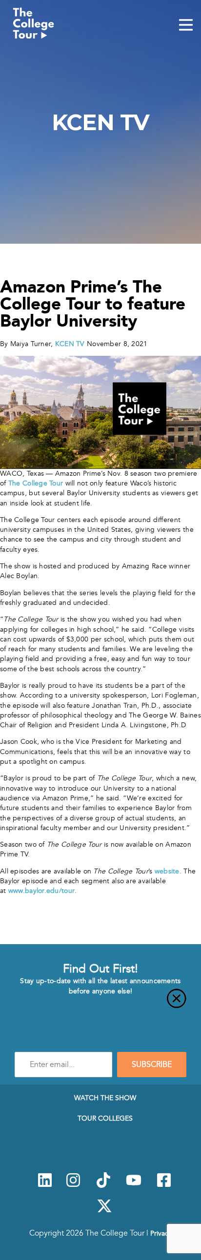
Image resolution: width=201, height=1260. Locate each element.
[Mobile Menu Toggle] (186, 26)
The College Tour (35, 483)
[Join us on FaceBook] (164, 1185)
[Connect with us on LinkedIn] (45, 1185)
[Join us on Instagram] (73, 1185)
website (167, 871)
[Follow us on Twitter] (104, 1211)
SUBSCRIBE (152, 1064)
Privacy (161, 1233)
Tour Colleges (105, 1118)
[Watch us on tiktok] (103, 1185)
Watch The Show (105, 1097)
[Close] (100, 1004)
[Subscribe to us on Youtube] (133, 1185)
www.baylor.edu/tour (41, 891)
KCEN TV (68, 344)
